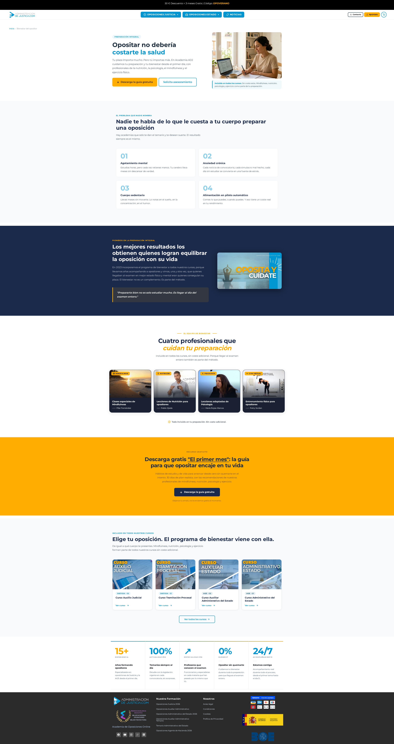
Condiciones (209, 709)
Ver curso (125, 605)
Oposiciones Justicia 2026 (168, 704)
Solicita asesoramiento (177, 82)
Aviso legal (208, 704)
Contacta (357, 14)
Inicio (11, 28)
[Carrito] (384, 14)
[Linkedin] (144, 734)
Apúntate (373, 14)
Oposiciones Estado (202, 14)
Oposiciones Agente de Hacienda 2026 (174, 730)
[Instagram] (131, 734)
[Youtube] (125, 734)
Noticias (235, 14)
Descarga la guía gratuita (137, 82)
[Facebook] (118, 734)
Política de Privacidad (213, 719)
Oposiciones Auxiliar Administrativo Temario (172, 720)
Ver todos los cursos (195, 619)
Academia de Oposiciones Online (131, 726)
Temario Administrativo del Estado (172, 725)
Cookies (207, 714)
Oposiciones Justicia (161, 14)
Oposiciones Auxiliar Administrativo (172, 709)
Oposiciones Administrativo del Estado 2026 (176, 714)
